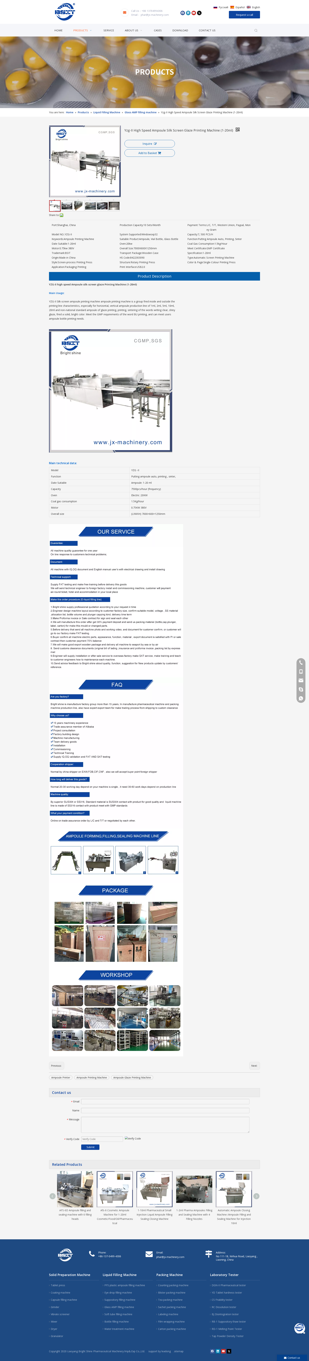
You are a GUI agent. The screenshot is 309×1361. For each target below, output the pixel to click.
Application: (58, 267)
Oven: (123, 243)
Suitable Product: (129, 239)
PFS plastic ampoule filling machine (124, 1285)
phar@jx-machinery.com (155, 14)
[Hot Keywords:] (256, 31)
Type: (190, 257)
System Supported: (130, 234)
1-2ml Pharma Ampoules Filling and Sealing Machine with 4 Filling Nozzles (194, 1215)
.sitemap (178, 1351)
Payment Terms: (197, 225)
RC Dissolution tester (224, 1307)
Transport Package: (131, 253)
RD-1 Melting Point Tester (227, 1329)
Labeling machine (168, 1314)
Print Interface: (128, 267)
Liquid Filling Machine (120, 1275)
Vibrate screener (60, 1314)
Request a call (244, 14)
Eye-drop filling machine (118, 1292)
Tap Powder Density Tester (228, 1336)
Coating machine (60, 1292)
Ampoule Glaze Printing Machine (132, 1077)
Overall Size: (127, 248)
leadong (166, 1351)
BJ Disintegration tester (225, 1314)
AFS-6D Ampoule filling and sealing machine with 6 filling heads (75, 1215)
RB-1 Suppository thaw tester (229, 1321)
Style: (55, 262)
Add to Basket (147, 153)
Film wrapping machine (171, 1321)
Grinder (55, 1307)
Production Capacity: (131, 225)
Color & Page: (195, 262)
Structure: (125, 262)
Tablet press (58, 1285)
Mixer (54, 1321)
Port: (54, 225)
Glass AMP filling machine (119, 1307)
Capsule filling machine (64, 1299)
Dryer (54, 1329)
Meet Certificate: (197, 248)
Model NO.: (58, 234)
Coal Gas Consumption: (201, 243)
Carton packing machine (172, 1329)
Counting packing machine (173, 1285)
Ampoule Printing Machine (92, 1077)
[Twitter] (199, 13)
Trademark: (58, 253)
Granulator (57, 1336)
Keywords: (58, 239)
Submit (91, 1147)
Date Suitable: (60, 243)
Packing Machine (169, 1275)
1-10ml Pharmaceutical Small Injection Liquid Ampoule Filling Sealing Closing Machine (154, 1215)
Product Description (154, 276)
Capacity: (192, 234)
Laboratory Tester (224, 1275)
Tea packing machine (170, 1299)
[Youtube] (194, 13)
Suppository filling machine (119, 1299)
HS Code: (125, 257)
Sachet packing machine (172, 1307)
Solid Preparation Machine (69, 1275)
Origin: (55, 257)
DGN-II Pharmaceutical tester (229, 1285)
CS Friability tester (222, 1299)
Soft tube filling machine (118, 1314)
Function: (192, 239)
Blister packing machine (171, 1292)
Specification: (195, 253)
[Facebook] (182, 13)
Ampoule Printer (60, 1077)
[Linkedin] (188, 13)
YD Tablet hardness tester (227, 1292)
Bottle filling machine (116, 1321)
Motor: (56, 248)
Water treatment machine (119, 1329)
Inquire (147, 144)
